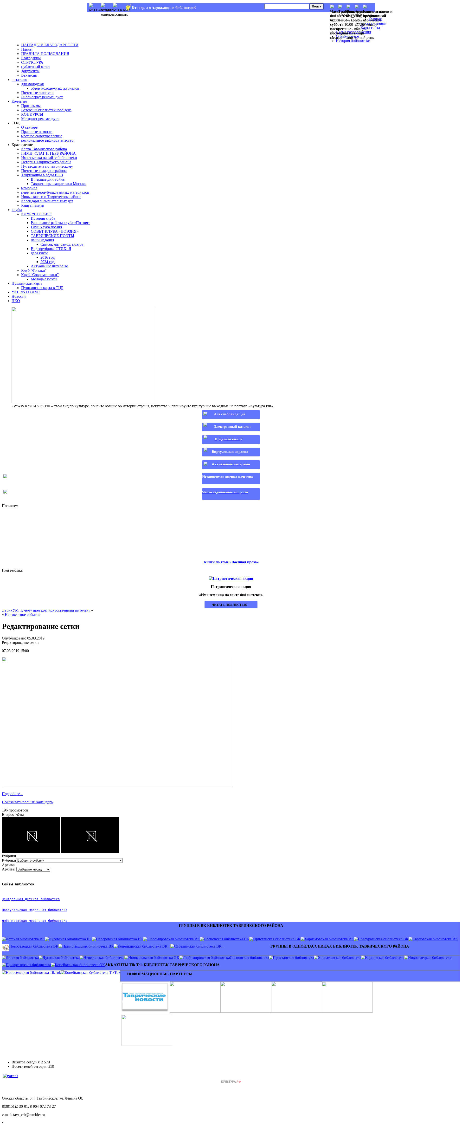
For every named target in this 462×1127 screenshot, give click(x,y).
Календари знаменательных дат (47, 201)
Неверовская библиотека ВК (119, 939)
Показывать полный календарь (27, 802)
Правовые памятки (36, 132)
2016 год (47, 257)
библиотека (56, 910)
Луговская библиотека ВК (70, 939)
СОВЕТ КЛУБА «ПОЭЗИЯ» (54, 231)
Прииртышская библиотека (28, 965)
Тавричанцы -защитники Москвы (58, 184)
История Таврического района (46, 162)
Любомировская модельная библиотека (34, 921)
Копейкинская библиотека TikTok (92, 972)
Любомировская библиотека (206, 958)
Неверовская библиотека (103, 958)
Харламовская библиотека (339, 958)
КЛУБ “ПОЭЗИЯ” (36, 214)
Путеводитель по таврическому (47, 166)
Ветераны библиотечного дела (46, 110)
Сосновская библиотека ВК (226, 939)
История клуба (43, 218)
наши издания (42, 240)
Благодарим (31, 58)
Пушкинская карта (27, 283)
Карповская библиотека (384, 958)
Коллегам (19, 101)
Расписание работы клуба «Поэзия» (60, 223)
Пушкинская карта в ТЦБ (42, 288)
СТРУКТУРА (32, 62)
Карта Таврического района (44, 149)
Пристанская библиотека (293, 958)
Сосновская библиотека (249, 958)
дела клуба (39, 253)
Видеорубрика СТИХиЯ (51, 249)
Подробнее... (12, 794)
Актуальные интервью (49, 266)
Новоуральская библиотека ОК (153, 958)
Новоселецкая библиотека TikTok (33, 972)
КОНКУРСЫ (32, 114)
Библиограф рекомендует (42, 97)
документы (30, 71)
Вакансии (29, 75)
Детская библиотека (22, 958)
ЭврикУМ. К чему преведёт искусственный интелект (46, 610)
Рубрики (9, 860)
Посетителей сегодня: (30, 1066)
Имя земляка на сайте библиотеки (49, 158)
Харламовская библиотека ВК (329, 939)
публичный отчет (35, 67)
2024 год (47, 262)
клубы (17, 210)
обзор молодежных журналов (55, 88)
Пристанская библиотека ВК (277, 939)
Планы (26, 49)
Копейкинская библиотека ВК (144, 946)
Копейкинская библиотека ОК (80, 965)
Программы (31, 106)
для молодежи (32, 84)
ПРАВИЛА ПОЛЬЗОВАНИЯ (45, 54)
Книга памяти (32, 205)
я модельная (35, 910)
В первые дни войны (48, 179)
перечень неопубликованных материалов (55, 192)
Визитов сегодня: (26, 1062)
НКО (16, 301)
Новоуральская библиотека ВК (383, 939)
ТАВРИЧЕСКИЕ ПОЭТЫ (52, 236)
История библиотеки (353, 41)
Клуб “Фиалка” (33, 270)
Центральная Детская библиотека (31, 899)
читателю (19, 80)
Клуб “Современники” (40, 275)
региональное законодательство (47, 140)
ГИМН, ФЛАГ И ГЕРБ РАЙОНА (48, 153)
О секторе (29, 127)
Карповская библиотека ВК (435, 939)
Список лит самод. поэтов (61, 244)
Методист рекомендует (40, 119)
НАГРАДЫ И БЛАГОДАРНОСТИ (49, 45)
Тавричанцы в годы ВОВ (42, 175)
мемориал (29, 188)
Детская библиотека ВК (25, 939)
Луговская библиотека (61, 958)
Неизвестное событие (22, 615)
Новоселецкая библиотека (429, 958)
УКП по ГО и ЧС (26, 292)
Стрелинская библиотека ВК (199, 946)
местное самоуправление (41, 136)
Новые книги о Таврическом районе (51, 197)
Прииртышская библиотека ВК (88, 946)
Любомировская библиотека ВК (173, 939)
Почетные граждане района (44, 171)
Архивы (8, 869)
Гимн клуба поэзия (46, 227)
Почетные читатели (37, 93)
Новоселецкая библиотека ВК (33, 946)
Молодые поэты (44, 279)
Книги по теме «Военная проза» (231, 562)
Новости (19, 296)
